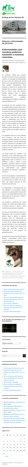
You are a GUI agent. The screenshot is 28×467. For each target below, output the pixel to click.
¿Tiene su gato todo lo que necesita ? (14, 289)
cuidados (4, 273)
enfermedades (19, 273)
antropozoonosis (14, 276)
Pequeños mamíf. (13, 274)
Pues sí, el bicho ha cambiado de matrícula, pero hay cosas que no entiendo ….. (13, 307)
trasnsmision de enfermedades (15, 277)
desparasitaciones (11, 273)
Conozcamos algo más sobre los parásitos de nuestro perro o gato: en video (14, 293)
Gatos (3, 274)
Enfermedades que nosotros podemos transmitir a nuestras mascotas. (13, 53)
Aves (22, 271)
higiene (7, 274)
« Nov (7, 456)
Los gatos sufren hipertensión (12, 311)
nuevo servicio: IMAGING (11, 303)
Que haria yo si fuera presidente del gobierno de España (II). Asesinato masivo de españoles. (15, 420)
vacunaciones (5, 276)
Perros (19, 274)
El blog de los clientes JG (13, 17)
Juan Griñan (7, 406)
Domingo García (8, 271)
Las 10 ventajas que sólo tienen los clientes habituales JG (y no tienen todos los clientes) (13, 299)
